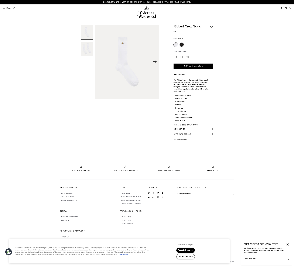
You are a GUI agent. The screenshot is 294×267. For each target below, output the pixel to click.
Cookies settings (186, 256)
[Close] (287, 244)
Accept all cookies (185, 250)
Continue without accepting (185, 245)
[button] (9, 252)
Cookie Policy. (124, 254)
